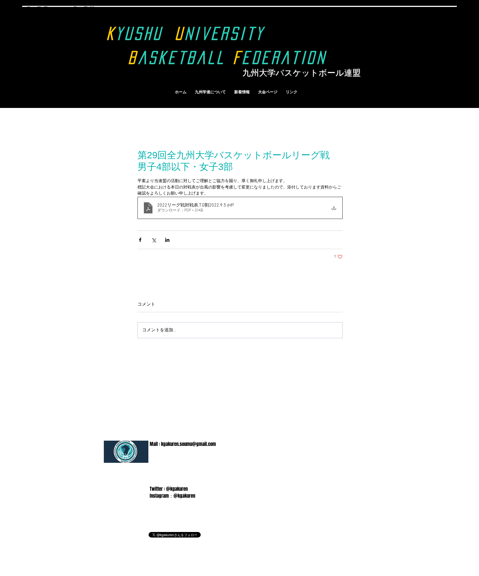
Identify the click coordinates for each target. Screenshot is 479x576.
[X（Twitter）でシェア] (153, 239)
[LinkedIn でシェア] (167, 239)
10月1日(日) (34, 22)
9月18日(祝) (83, 9)
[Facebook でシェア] (140, 239)
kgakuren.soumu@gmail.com (188, 444)
